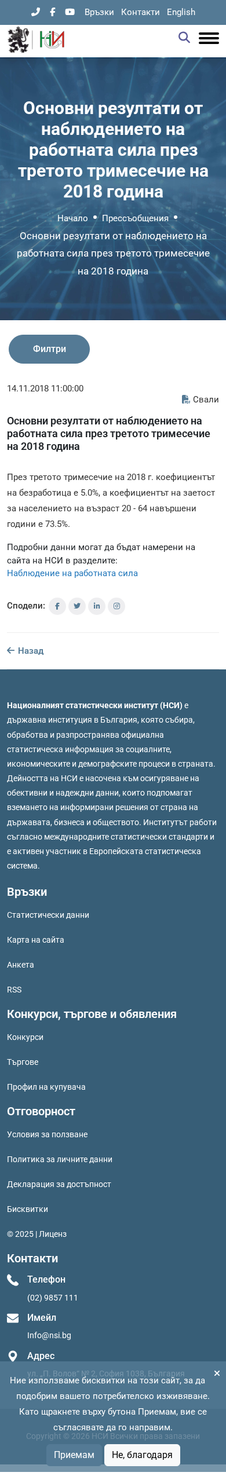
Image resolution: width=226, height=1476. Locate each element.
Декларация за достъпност (59, 1184)
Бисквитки (27, 1209)
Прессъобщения (135, 218)
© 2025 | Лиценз (37, 1234)
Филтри (49, 348)
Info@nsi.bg (49, 1335)
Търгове (22, 1062)
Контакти (140, 12)
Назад (29, 651)
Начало (72, 218)
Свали (206, 399)
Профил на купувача (46, 1087)
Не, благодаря (142, 1454)
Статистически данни (48, 915)
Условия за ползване (47, 1134)
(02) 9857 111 (52, 1297)
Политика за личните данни (59, 1159)
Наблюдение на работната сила (72, 573)
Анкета (20, 964)
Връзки (99, 12)
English (181, 12)
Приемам (74, 1454)
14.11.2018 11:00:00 (45, 388)
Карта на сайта (35, 939)
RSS (14, 989)
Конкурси (25, 1037)
